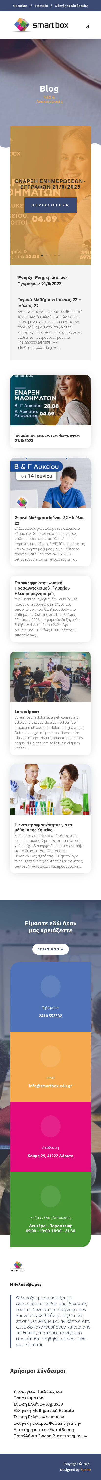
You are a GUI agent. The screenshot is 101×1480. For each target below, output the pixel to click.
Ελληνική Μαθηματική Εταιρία (43, 1410)
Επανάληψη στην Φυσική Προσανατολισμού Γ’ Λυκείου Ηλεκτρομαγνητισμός (42, 588)
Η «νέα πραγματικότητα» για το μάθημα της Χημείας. (43, 827)
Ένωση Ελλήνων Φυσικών (38, 1417)
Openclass (20, 5)
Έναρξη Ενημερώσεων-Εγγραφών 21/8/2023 (50, 184)
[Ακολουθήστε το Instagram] (24, 1465)
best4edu (41, 5)
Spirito (86, 1469)
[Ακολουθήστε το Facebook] (14, 1465)
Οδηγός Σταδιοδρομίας (71, 5)
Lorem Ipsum (27, 712)
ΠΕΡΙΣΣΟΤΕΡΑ (50, 205)
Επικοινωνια (50, 949)
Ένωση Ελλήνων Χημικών (38, 1404)
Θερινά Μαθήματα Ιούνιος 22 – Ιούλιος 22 (49, 303)
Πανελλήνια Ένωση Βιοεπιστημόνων (50, 1436)
